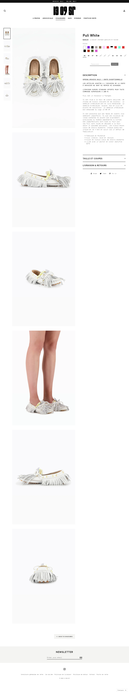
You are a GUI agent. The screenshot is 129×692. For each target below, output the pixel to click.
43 (117, 55)
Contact (92, 674)
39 (101, 55)
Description (90, 75)
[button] (84, 47)
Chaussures (60, 18)
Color (85, 43)
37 (92, 55)
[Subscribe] (80, 657)
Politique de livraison (62, 674)
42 (113, 55)
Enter (114, 64)
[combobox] (122, 690)
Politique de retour (80, 674)
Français (121, 690)
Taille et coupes (92, 158)
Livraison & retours (95, 165)
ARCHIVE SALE (48, 18)
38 (96, 55)
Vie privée (49, 674)
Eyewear (77, 18)
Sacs (70, 18)
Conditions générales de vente (32, 674)
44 (121, 55)
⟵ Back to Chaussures (64, 636)
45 (125, 55)
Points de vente (90, 18)
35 (84, 55)
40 (105, 55)
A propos (36, 18)
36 (89, 55)
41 (109, 55)
